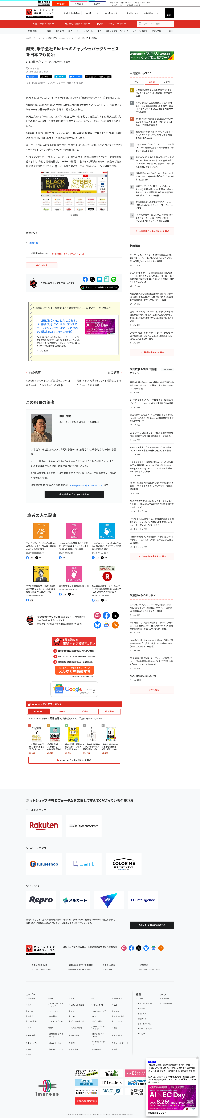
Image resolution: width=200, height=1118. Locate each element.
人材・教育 (118, 1035)
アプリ (116, 1011)
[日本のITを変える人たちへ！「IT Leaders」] (111, 1083)
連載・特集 (32, 30)
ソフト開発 (120, 3)
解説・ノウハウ (143, 1013)
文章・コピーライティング (99, 1027)
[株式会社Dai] (84, 864)
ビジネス (86, 711)
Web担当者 (79, 4)
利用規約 (144, 965)
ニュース (41, 38)
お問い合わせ (110, 965)
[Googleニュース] (106, 625)
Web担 (78, 623)
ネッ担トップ (30, 38)
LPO (94, 1016)
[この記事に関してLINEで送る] (113, 279)
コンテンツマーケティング (117, 30)
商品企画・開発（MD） (98, 1035)
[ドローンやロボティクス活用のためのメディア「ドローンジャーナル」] (136, 1093)
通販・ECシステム (56, 1049)
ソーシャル (53, 1011)
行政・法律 (96, 1049)
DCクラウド (136, 3)
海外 (49, 30)
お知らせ (141, 1008)
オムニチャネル (55, 1043)
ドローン (122, 5)
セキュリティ (32, 1043)
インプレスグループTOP (150, 969)
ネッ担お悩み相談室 (72, 13)
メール (30, 1011)
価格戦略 (31, 1035)
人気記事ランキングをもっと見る (154, 231)
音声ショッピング (99, 1011)
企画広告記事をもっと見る (154, 556)
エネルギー (114, 5)
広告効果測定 (76, 1027)
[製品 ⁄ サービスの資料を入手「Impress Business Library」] (86, 1093)
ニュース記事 (167, 1003)
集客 (100, 30)
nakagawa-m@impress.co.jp (86, 485)
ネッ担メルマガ (111, 13)
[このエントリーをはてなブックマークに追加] (99, 279)
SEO (115, 1005)
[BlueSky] (97, 625)
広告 (72, 1011)
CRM (73, 1016)
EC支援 (137, 5)
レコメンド (118, 1021)
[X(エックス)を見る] (138, 948)
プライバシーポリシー (42, 969)
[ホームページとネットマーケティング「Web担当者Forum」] (136, 1074)
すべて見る (154, 689)
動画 (51, 1027)
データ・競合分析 (77, 1021)
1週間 (152, 81)
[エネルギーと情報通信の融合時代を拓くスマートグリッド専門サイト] (136, 1083)
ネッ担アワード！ (92, 13)
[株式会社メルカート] (75, 900)
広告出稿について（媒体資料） (81, 965)
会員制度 (53, 1016)
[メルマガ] (97, 615)
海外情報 (60, 30)
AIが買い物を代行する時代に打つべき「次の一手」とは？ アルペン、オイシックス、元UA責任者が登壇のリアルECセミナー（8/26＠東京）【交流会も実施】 (172, 1068)
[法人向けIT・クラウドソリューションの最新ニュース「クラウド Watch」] (86, 1083)
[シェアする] (85, 279)
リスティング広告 (140, 30)
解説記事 (165, 998)
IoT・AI (128, 3)
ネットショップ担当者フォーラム (39, 13)
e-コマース (38, 711)
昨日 (137, 81)
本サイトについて (40, 965)
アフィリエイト (158, 30)
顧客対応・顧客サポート (56, 1035)
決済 (30, 1049)
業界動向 (74, 1049)
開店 (72, 1043)
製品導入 (97, 4)
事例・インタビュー (145, 1023)
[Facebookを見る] (131, 948)
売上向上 (31, 1016)
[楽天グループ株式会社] (44, 826)
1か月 (167, 81)
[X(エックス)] (115, 615)
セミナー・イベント (145, 1003)
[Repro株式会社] (41, 900)
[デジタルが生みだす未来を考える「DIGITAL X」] (111, 1093)
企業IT (112, 3)
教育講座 (130, 5)
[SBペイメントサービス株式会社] (84, 826)
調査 (115, 1049)
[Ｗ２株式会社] (109, 900)
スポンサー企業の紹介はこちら (152, 925)
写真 (30, 1027)
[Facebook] (106, 615)
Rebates (33, 242)
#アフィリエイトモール (74, 253)
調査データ (142, 1018)
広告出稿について (151, 13)
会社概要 (108, 969)
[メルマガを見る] (124, 948)
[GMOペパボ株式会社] (124, 864)
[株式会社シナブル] (143, 900)
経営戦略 (109, 711)
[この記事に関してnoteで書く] (106, 279)
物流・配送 (75, 1035)
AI (78, 30)
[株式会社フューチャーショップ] (44, 864)
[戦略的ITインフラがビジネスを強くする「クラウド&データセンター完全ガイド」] (86, 1074)
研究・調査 (146, 3)
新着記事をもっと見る (154, 352)
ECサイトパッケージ (99, 1043)
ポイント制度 (97, 1021)
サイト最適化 (33, 1021)
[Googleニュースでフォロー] (153, 948)
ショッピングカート (121, 1043)
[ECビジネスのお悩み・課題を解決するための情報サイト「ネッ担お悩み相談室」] (86, 1102)
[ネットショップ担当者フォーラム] (40, 952)
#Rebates (57, 253)
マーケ (62, 711)
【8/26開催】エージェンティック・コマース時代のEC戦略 (57, 83)
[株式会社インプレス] (47, 1088)
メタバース (88, 30)
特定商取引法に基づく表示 (80, 969)
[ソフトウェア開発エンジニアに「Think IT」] (111, 1074)
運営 (115, 1027)
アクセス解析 (119, 1016)
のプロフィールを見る (74, 494)
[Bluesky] (146, 948)
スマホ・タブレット (56, 1021)
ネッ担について (133, 13)
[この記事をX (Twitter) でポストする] (92, 279)
